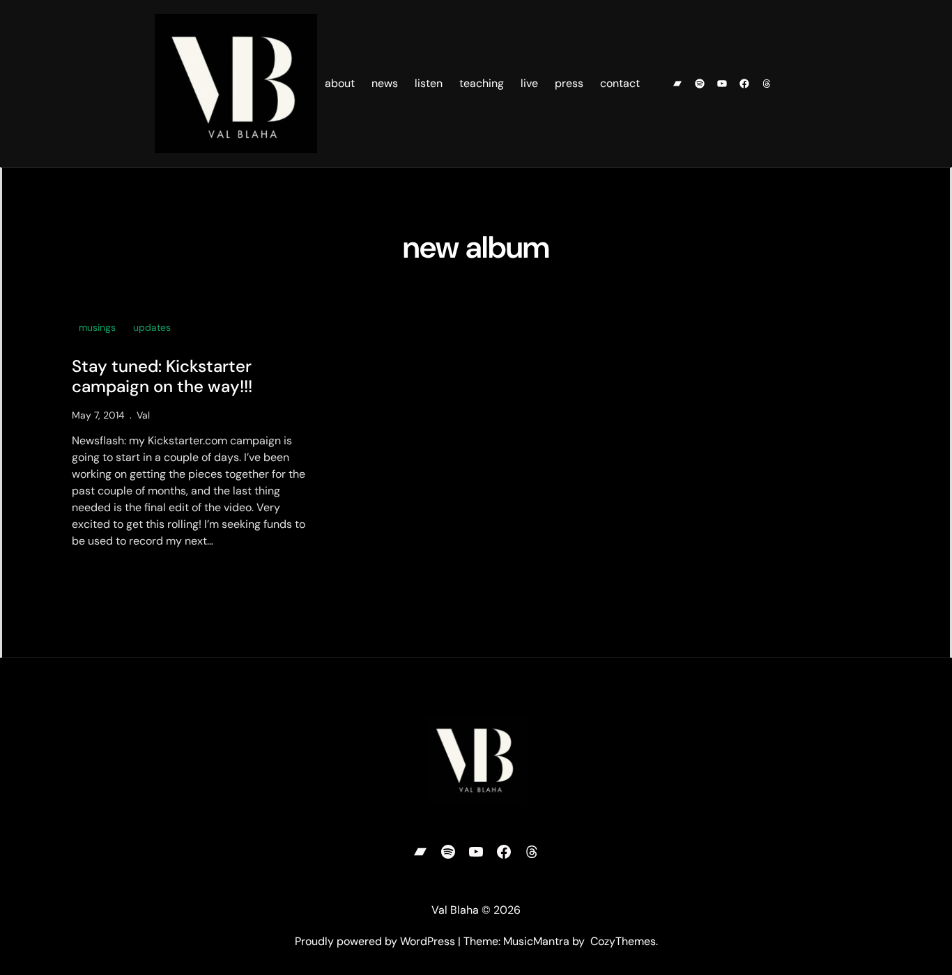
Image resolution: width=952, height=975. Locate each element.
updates (152, 327)
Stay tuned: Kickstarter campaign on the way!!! (162, 377)
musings (97, 327)
